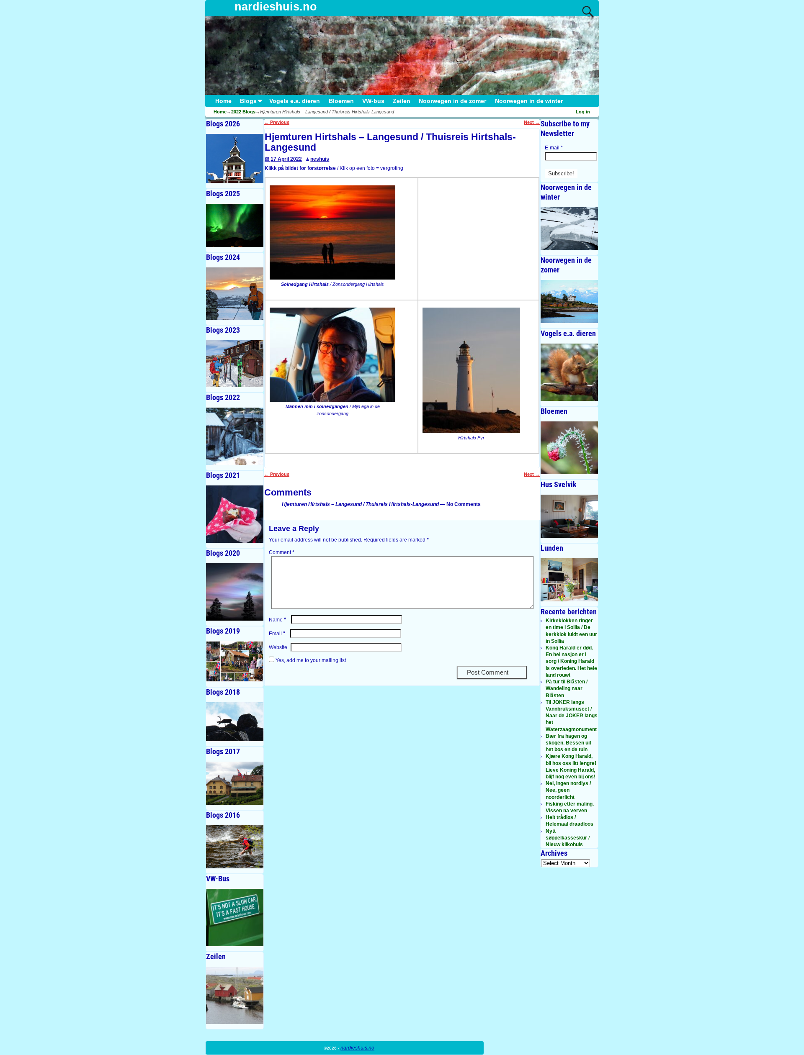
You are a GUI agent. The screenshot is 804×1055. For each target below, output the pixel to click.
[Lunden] (569, 579)
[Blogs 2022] (234, 436)
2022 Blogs (243, 111)
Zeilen (401, 101)
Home (223, 101)
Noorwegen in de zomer (452, 101)
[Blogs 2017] (234, 783)
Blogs (248, 101)
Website (278, 647)
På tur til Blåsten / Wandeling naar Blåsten (567, 688)
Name (277, 620)
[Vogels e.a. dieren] (569, 372)
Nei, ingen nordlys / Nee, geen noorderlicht (568, 790)
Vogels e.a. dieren (294, 101)
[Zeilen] (234, 995)
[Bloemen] (569, 447)
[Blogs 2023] (234, 364)
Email (277, 634)
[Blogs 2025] (234, 225)
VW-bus (373, 101)
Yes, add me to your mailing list (310, 660)
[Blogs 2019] (234, 661)
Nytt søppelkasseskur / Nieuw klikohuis (568, 837)
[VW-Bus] (234, 917)
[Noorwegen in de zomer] (569, 301)
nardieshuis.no (275, 6)
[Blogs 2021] (234, 514)
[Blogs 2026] (234, 158)
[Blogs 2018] (234, 721)
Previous (276, 122)
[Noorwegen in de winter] (569, 228)
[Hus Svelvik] (569, 516)
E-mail (554, 148)
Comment (281, 552)
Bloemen (341, 101)
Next (532, 122)
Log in (583, 111)
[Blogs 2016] (234, 846)
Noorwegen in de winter (529, 101)
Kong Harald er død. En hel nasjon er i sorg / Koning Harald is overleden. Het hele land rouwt (571, 661)
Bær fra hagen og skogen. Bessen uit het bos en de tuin (568, 742)
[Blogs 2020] (234, 592)
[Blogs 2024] (234, 293)
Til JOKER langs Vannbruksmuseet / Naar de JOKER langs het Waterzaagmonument (572, 715)
